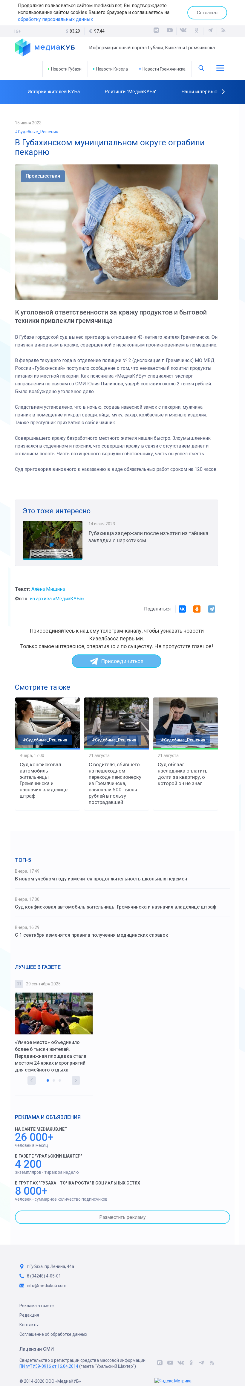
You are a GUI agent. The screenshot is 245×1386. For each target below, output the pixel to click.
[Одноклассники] (196, 31)
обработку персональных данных (55, 19)
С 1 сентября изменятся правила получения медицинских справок (91, 935)
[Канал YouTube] (169, 31)
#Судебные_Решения (36, 131)
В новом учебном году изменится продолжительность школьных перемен (101, 879)
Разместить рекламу (122, 1217)
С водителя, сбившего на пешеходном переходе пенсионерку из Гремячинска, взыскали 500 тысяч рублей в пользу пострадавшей (115, 783)
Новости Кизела (112, 69)
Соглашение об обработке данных (53, 1334)
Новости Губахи (66, 69)
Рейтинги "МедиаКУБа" (131, 91)
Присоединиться (122, 661)
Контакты (29, 1324)
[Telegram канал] (210, 31)
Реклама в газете (36, 1305)
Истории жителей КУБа (53, 91)
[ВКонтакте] (183, 31)
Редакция (29, 1315)
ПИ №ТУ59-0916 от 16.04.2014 (48, 1366)
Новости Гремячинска (164, 69)
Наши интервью (199, 91)
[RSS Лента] (223, 31)
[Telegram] (211, 609)
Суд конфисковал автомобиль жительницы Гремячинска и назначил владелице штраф (44, 780)
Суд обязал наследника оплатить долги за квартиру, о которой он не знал (183, 773)
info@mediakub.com (46, 1285)
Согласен (207, 13)
